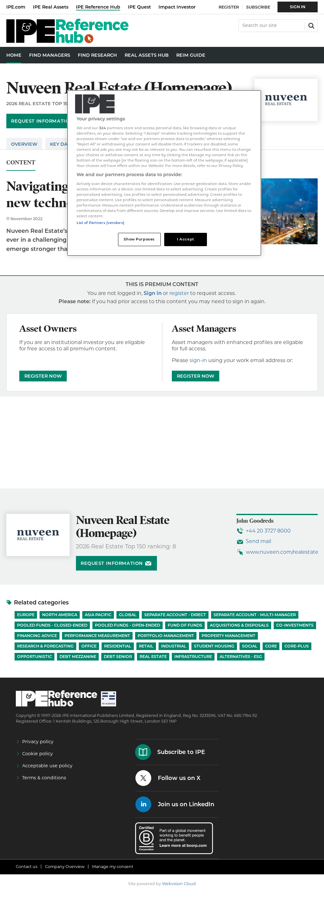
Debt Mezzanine (77, 656)
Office (89, 646)
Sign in (153, 293)
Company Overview (64, 866)
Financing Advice (37, 635)
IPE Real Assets (50, 7)
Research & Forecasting (45, 646)
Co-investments (295, 625)
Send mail (258, 541)
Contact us (26, 866)
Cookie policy (37, 753)
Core (271, 646)
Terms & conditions (44, 778)
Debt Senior (118, 656)
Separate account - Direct (175, 614)
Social (250, 646)
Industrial (173, 646)
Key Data (62, 144)
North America (59, 614)
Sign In (297, 6)
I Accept (185, 239)
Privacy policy (37, 741)
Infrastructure (193, 656)
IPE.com (15, 7)
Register (229, 7)
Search (310, 25)
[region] (164, 173)
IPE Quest (139, 7)
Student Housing (214, 646)
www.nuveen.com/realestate (282, 552)
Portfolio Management (166, 635)
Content (20, 162)
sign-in (198, 360)
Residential (117, 646)
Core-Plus (296, 646)
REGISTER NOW (43, 376)
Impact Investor (177, 7)
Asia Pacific (98, 614)
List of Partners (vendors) (100, 222)
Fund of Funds (185, 625)
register (179, 293)
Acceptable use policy (47, 766)
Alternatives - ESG (241, 656)
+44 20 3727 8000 (268, 531)
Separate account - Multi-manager (255, 614)
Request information (42, 121)
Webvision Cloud (179, 883)
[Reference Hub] (67, 41)
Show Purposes (139, 239)
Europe (25, 614)
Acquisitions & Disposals (239, 625)
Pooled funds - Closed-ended (52, 625)
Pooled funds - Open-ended (127, 625)
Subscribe (258, 7)
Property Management (228, 635)
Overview (24, 144)
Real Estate (153, 656)
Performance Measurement (97, 635)
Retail (146, 646)
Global (128, 614)
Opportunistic (34, 656)
